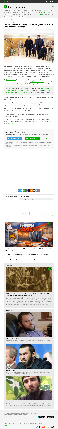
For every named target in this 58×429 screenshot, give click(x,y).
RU (4, 1)
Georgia (45, 10)
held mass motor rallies (37, 82)
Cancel (47, 214)
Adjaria (10, 10)
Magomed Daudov (10, 370)
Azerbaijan (31, 10)
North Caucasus (46, 12)
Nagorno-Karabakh (38, 12)
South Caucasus (40, 14)
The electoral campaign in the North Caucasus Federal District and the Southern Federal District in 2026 (28, 249)
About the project (7, 417)
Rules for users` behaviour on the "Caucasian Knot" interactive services (30, 423)
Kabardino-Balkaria (7, 12)
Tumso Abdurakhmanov (12, 402)
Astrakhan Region (24, 10)
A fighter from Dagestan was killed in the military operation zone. (22, 259)
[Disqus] (29, 171)
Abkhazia (6, 10)
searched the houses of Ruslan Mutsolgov (23, 84)
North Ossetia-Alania (8, 14)
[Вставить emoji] (32, 199)
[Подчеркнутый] (25, 199)
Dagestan (41, 10)
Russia (34, 14)
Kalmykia (14, 12)
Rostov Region (29, 14)
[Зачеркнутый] (28, 199)
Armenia (18, 10)
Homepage (6, 19)
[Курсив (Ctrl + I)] (23, 199)
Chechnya (36, 10)
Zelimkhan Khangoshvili (12, 339)
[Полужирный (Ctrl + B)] (20, 199)
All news (11, 19)
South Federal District (49, 14)
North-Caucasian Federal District (19, 14)
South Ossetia (7, 16)
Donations (32, 417)
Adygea (14, 10)
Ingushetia (50, 10)
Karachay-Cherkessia (21, 12)
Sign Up (24, 213)
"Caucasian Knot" (11, 80)
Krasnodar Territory (30, 12)
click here (10, 123)
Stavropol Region (14, 16)
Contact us (20, 417)
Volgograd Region (21, 16)
